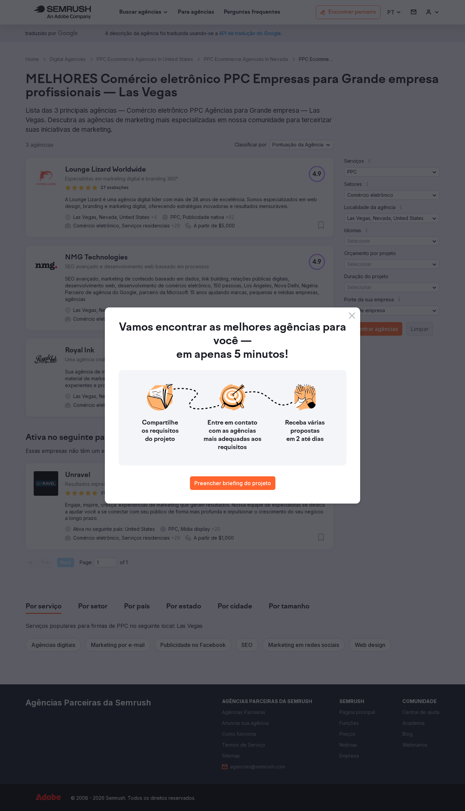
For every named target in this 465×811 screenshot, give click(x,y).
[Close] (352, 315)
